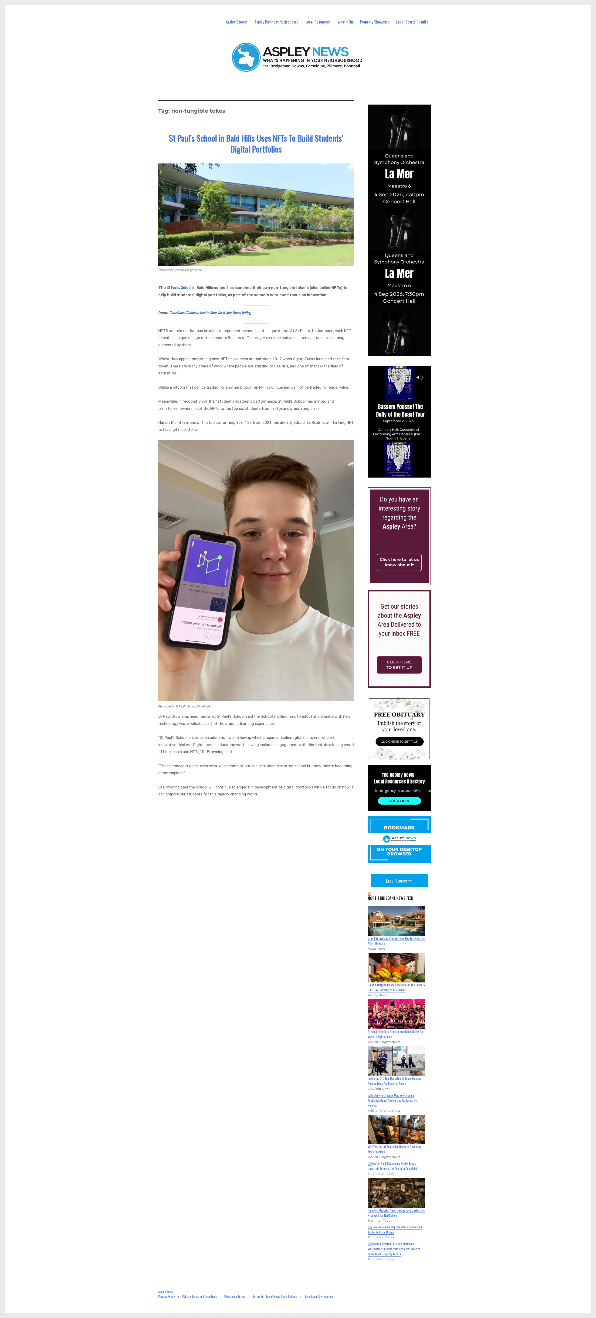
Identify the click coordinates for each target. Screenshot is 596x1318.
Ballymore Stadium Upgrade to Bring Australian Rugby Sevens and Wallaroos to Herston (392, 1100)
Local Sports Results (412, 22)
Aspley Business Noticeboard (276, 22)
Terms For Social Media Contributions (275, 1296)
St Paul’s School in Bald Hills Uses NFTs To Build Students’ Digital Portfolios (256, 143)
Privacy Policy (166, 1296)
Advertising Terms (234, 1296)
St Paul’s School (178, 287)
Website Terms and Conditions (199, 1296)
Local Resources (318, 22)
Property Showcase (374, 22)
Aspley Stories (237, 22)
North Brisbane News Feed (390, 898)
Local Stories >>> (399, 881)
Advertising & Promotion (319, 1296)
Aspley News (165, 1291)
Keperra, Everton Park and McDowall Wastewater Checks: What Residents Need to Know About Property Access (394, 1248)
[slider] (403, 474)
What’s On (345, 22)
